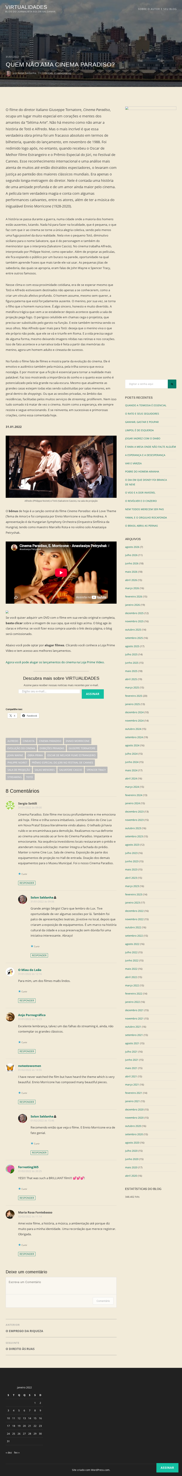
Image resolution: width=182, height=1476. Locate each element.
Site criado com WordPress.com (90, 1470)
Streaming (14, 777)
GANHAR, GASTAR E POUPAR (142, 422)
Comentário (103, 1300)
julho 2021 (131, 1051)
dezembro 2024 (134, 712)
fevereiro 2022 (133, 993)
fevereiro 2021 (133, 1093)
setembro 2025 (134, 638)
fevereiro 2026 (133, 596)
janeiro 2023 (132, 902)
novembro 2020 (134, 1117)
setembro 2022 (134, 935)
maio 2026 (131, 571)
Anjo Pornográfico (32, 1015)
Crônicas (47, 73)
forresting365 (28, 1167)
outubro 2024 (133, 729)
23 (40, 1425)
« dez (9, 1452)
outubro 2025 (133, 629)
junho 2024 (131, 762)
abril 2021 (131, 1076)
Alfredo (12, 741)
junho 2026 (131, 563)
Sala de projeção (18, 769)
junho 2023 (131, 861)
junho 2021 (131, 1059)
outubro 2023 (133, 828)
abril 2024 (131, 778)
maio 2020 (131, 1167)
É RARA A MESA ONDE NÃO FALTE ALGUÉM (150, 446)
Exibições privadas (52, 748)
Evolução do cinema (21, 748)
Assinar (93, 694)
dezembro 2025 (134, 613)
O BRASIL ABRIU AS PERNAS (141, 525)
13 (24, 1418)
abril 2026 (131, 580)
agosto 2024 (132, 745)
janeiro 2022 (132, 1002)
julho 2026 (131, 555)
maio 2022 (131, 968)
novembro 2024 (134, 720)
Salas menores (45, 769)
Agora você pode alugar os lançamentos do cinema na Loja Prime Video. (55, 662)
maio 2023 (131, 869)
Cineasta (28, 741)
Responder (27, 883)
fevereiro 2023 (133, 894)
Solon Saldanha (27, 73)
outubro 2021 (133, 1026)
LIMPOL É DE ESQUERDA (139, 430)
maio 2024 (131, 770)
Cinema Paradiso (50, 741)
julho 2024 (131, 753)
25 (13, 1433)
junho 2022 (131, 960)
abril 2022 (131, 977)
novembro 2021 (134, 1018)
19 (19, 1425)
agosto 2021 (132, 1043)
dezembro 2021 (134, 1010)
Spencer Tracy (96, 769)
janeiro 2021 (132, 1101)
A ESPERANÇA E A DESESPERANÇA (145, 455)
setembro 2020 (134, 1134)
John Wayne (15, 755)
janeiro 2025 (132, 704)
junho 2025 (131, 662)
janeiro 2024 (132, 803)
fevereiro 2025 (133, 695)
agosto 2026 (132, 547)
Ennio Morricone (78, 741)
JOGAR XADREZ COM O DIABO (142, 438)
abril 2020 (131, 1175)
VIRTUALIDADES (26, 7)
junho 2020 (131, 1159)
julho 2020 (131, 1150)
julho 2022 (131, 952)
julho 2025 (131, 654)
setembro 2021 (134, 1035)
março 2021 (132, 1084)
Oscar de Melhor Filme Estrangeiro (71, 755)
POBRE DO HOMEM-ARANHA (142, 471)
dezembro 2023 (134, 811)
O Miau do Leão (29, 970)
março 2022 (132, 985)
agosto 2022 (132, 944)
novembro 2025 (134, 621)
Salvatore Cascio (70, 769)
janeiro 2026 (132, 604)
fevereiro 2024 (133, 795)
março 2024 (132, 786)
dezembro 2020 (134, 1109)
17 (8, 1425)
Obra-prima (35, 755)
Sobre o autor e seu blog (157, 9)
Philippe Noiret (17, 762)
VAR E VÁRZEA (133, 463)
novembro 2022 (134, 919)
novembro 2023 (134, 820)
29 (35, 1433)
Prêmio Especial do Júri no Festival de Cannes (62, 762)
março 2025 (132, 687)
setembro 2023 (134, 836)
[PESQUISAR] (172, 384)
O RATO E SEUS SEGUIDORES (142, 413)
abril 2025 (131, 679)
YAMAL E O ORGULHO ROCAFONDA (146, 517)
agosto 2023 (132, 844)
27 (24, 1433)
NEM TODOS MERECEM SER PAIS (144, 509)
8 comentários (62, 73)
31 (8, 1441)
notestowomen (29, 1066)
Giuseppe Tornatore (82, 748)
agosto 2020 (132, 1142)
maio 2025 (131, 671)
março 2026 (132, 588)
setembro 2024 (134, 737)
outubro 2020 (133, 1126)
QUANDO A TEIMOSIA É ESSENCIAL (145, 405)
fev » (17, 1452)
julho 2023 (131, 853)
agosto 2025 (132, 646)
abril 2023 (131, 877)
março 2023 (132, 886)
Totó (29, 777)
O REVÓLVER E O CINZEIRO (141, 501)
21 (29, 1425)
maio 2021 (131, 1068)
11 (13, 1418)
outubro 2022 (133, 927)
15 (35, 1418)
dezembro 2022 (134, 911)
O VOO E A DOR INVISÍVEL (140, 492)
